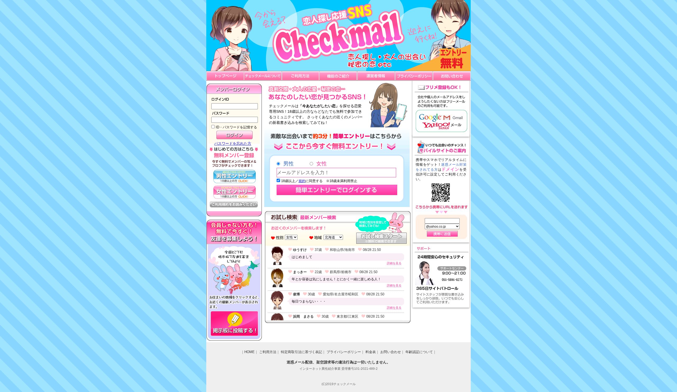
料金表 (370, 352)
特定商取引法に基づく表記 (301, 352)
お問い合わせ (390, 352)
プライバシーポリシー (344, 352)
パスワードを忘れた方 (232, 143)
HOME (249, 352)
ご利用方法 (267, 352)
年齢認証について (419, 352)
